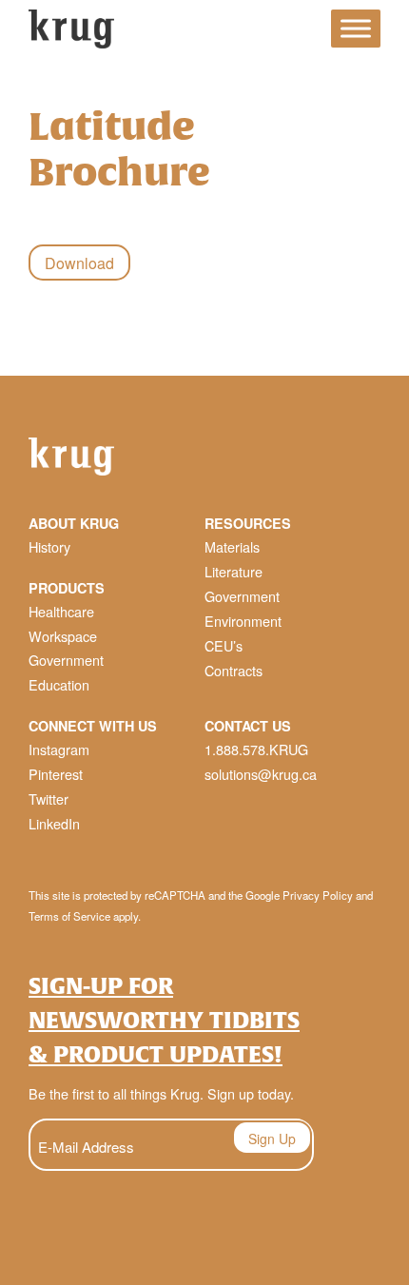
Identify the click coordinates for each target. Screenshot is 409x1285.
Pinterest (56, 774)
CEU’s (223, 645)
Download (79, 263)
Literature (233, 571)
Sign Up (272, 1138)
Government (66, 660)
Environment (243, 621)
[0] (299, 32)
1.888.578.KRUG (256, 749)
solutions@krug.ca (260, 774)
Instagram (59, 749)
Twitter (48, 798)
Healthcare (61, 611)
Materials (232, 546)
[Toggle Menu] (356, 29)
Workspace (63, 636)
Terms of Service (69, 916)
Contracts (233, 670)
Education (59, 684)
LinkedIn (54, 823)
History (49, 546)
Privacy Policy (317, 895)
